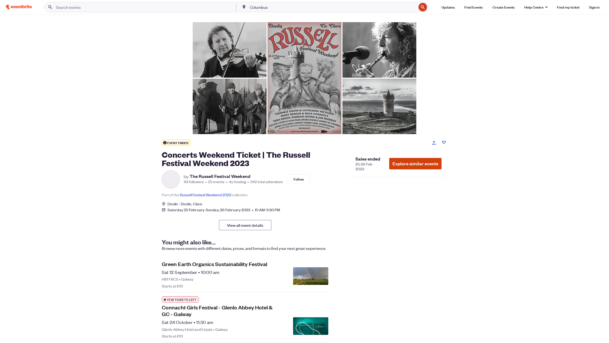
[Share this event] (434, 142)
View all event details (245, 225)
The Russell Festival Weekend (220, 176)
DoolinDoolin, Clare (184, 203)
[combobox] (332, 7)
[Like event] (444, 142)
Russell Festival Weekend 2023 (205, 194)
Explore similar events (415, 163)
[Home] (19, 7)
